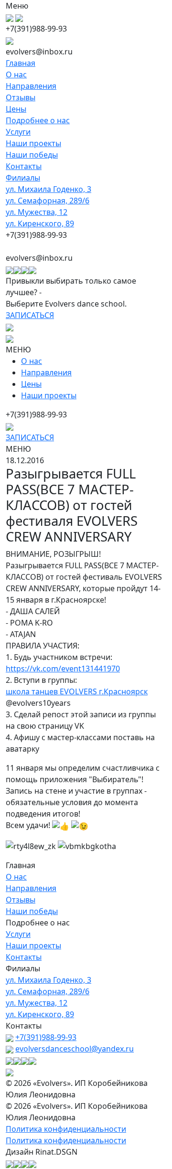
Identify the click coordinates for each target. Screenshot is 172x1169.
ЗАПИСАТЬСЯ (30, 315)
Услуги (18, 132)
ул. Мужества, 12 (36, 212)
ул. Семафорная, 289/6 (47, 200)
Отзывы (20, 97)
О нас (16, 74)
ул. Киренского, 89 (40, 223)
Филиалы (23, 177)
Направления (31, 86)
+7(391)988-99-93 (45, 1037)
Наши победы (32, 154)
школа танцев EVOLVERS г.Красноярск (77, 691)
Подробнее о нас (38, 120)
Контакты (24, 166)
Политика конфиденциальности (66, 1129)
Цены (16, 109)
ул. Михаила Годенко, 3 (48, 189)
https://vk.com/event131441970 (63, 668)
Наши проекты (33, 143)
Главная (20, 63)
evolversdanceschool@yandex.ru (74, 1048)
